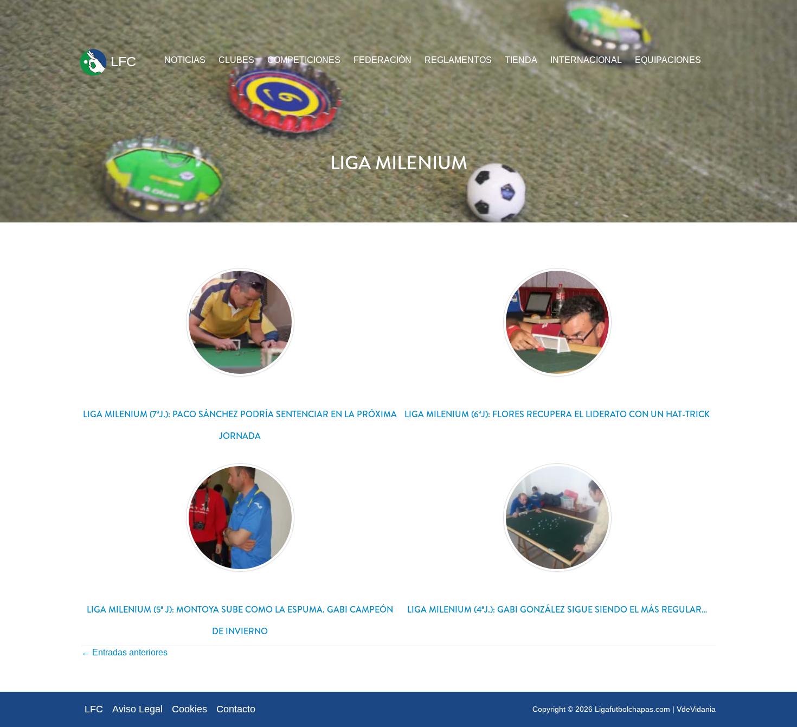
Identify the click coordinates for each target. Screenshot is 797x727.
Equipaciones (668, 60)
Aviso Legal (137, 709)
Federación (382, 60)
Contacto (235, 709)
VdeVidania (696, 709)
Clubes (236, 60)
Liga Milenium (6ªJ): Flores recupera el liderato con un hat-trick (557, 414)
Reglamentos (458, 60)
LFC (121, 61)
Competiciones (303, 60)
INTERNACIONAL (586, 60)
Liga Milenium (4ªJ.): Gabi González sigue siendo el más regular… (557, 609)
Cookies (189, 709)
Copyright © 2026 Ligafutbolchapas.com (601, 709)
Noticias (184, 60)
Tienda (521, 60)
